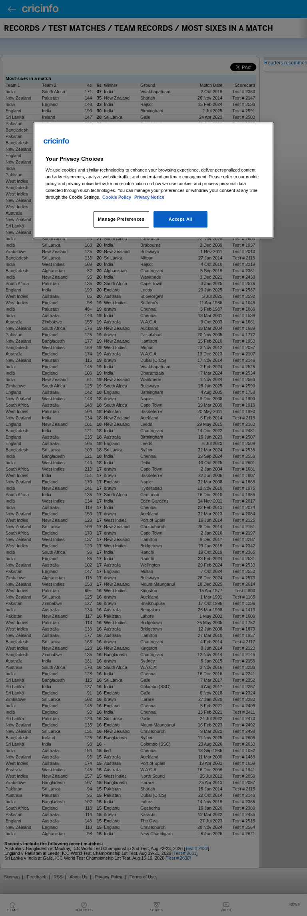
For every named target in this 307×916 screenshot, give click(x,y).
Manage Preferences (121, 219)
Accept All (181, 219)
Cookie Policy (117, 197)
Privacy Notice (149, 197)
